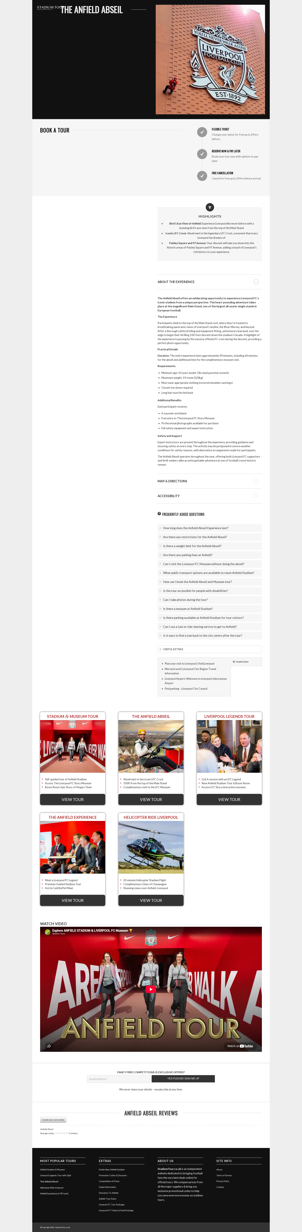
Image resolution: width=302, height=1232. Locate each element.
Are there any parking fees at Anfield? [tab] (187, 555)
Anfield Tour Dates (107, 1198)
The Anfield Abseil (49, 1181)
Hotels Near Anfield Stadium (112, 1169)
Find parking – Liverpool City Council (186, 688)
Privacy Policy (222, 1181)
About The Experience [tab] (176, 282)
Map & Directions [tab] (172, 481)
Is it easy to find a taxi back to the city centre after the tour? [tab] (202, 635)
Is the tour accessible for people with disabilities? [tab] (195, 591)
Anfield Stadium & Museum (52, 1169)
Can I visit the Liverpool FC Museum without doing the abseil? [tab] (203, 564)
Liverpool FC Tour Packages (112, 1204)
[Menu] (263, 7)
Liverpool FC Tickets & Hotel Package (116, 1210)
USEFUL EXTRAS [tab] (173, 649)
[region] (210, 381)
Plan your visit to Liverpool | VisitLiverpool (189, 663)
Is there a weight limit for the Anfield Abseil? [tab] (192, 546)
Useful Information (107, 1187)
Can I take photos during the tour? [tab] (185, 599)
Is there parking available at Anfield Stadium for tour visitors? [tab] (203, 617)
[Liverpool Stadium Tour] (52, 7)
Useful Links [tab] (242, 661)
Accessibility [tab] (169, 496)
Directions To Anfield (108, 1193)
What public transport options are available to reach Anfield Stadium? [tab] (208, 573)
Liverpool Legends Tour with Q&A (55, 1175)
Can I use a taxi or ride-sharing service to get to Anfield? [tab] (200, 626)
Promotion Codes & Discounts (113, 1175)
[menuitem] (263, 7)
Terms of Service (224, 1175)
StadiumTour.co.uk (169, 1169)
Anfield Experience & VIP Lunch (54, 1193)
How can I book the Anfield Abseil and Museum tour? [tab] (197, 582)
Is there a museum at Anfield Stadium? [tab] (188, 608)
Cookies (220, 1187)
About (219, 1169)
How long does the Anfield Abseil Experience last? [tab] (195, 528)
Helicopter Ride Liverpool (51, 1187)
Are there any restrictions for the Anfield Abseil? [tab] (195, 537)
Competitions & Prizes (109, 1181)
